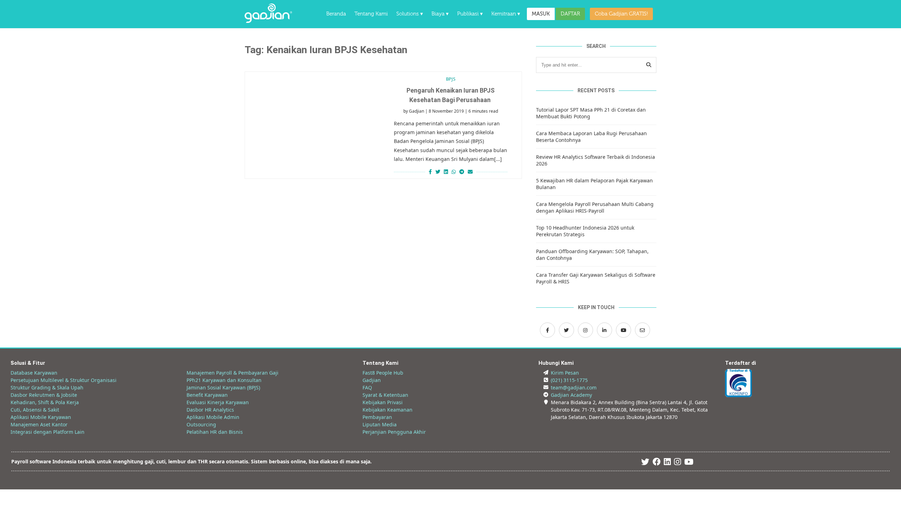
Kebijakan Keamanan (387, 409)
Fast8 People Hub (383, 372)
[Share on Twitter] (438, 172)
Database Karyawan (34, 372)
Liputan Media (380, 424)
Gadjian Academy (571, 395)
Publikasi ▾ (470, 14)
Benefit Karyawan (207, 395)
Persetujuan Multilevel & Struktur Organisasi (63, 380)
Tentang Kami (371, 14)
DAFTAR (570, 14)
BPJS (450, 79)
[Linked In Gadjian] (667, 462)
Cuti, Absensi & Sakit (35, 409)
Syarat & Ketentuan (385, 395)
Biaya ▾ (440, 14)
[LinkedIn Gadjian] (604, 330)
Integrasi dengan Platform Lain (47, 431)
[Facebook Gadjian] (547, 330)
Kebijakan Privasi (383, 402)
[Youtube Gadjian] (688, 462)
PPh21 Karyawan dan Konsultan (224, 380)
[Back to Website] (268, 21)
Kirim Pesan (565, 372)
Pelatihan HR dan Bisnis (215, 431)
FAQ (367, 387)
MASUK (541, 14)
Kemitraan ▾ (505, 14)
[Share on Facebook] (429, 172)
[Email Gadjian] (642, 330)
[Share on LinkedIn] (446, 172)
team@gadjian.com (574, 387)
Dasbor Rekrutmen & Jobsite (44, 395)
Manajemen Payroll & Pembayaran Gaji (232, 372)
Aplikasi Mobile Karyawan (41, 417)
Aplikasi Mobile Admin (213, 417)
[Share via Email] (471, 172)
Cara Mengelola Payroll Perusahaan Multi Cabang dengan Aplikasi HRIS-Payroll (595, 207)
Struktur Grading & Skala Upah (47, 387)
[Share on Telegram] (462, 172)
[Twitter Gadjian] (566, 330)
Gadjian (416, 111)
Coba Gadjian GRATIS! (621, 14)
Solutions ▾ (409, 14)
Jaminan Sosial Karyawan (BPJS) (223, 387)
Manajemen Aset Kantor (39, 424)
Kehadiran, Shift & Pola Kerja (45, 402)
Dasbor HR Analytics (210, 409)
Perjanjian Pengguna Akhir (394, 431)
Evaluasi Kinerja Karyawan (218, 402)
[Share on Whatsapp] (454, 172)
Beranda (336, 14)
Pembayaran (377, 417)
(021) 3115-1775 (569, 380)
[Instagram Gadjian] (585, 330)
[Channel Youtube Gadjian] (623, 330)
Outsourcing (201, 424)
